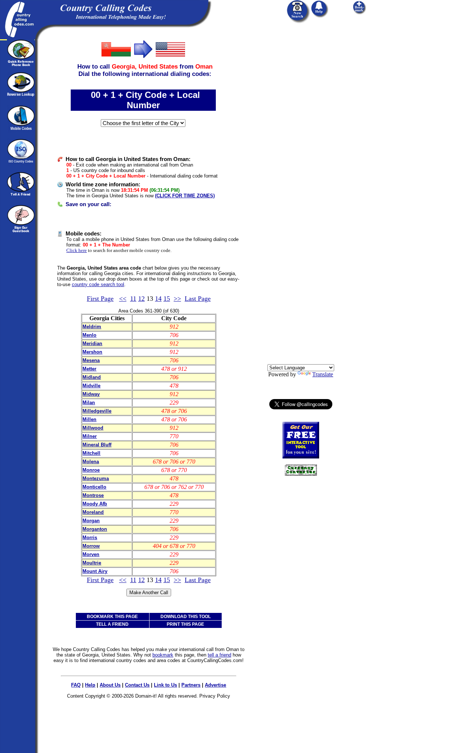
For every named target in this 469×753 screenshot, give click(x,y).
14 (158, 298)
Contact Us (137, 685)
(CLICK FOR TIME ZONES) (185, 195)
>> (177, 298)
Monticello (94, 487)
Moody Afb (94, 504)
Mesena (91, 360)
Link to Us (165, 685)
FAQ (76, 685)
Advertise (215, 685)
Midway (91, 394)
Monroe (91, 470)
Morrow (91, 546)
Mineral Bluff (96, 444)
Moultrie (91, 563)
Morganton (94, 529)
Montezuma (95, 478)
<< (122, 298)
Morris (89, 537)
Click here (76, 250)
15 (166, 298)
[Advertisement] (301, 149)
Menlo (89, 335)
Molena (90, 461)
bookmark (162, 655)
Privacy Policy (214, 696)
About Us (110, 685)
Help (90, 685)
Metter (89, 369)
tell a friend (219, 655)
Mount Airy (94, 571)
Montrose (93, 495)
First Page (100, 298)
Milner (89, 436)
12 (141, 298)
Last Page (198, 298)
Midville (91, 385)
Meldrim (91, 326)
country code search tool (98, 284)
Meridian (92, 343)
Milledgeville (96, 411)
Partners (190, 685)
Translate (322, 374)
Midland (91, 377)
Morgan (91, 520)
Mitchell (91, 453)
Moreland (93, 512)
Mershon (92, 352)
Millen (89, 419)
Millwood (92, 428)
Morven (90, 554)
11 (133, 298)
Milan (88, 402)
